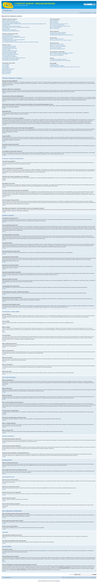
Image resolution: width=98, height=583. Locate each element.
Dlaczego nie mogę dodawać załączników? (10, 54)
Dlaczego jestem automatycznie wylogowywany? (11, 22)
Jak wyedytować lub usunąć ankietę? (9, 51)
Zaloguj (94, 12)
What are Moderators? (54, 21)
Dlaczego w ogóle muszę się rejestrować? (10, 21)
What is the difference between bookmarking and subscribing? (61, 52)
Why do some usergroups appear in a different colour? (60, 26)
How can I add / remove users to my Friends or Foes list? (60, 40)
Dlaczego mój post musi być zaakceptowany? (10, 58)
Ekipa (63, 577)
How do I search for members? (55, 47)
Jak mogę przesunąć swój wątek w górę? (10, 60)
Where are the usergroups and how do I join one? (59, 23)
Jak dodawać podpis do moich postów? (9, 48)
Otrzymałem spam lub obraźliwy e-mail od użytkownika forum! (61, 34)
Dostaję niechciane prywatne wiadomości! (57, 33)
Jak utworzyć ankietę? (6, 49)
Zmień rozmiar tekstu (94, 10)
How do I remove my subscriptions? (56, 55)
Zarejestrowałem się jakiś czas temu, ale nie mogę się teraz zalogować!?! (16, 27)
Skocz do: (71, 574)
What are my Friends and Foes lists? (57, 38)
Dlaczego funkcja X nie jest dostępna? (57, 65)
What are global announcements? (8, 68)
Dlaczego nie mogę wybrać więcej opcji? (9, 50)
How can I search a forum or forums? (57, 44)
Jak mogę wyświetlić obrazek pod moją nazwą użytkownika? (13, 39)
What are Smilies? (5, 66)
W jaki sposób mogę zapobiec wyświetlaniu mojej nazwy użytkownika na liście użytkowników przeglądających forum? (24, 23)
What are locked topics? (6, 72)
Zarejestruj (89, 12)
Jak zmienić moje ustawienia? (7, 34)
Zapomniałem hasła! (6, 24)
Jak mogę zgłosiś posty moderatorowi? (9, 56)
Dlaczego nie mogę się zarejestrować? (9, 29)
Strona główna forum (8, 10)
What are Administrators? (54, 20)
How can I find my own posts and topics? (57, 48)
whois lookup (83, 565)
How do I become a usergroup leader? (57, 24)
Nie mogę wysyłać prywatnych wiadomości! (58, 32)
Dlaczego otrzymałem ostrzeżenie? (8, 55)
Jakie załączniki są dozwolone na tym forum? (58, 59)
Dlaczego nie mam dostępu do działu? (9, 53)
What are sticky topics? (6, 71)
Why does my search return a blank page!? (58, 46)
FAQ (81, 12)
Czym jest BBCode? (6, 64)
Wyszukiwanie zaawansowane (90, 5)
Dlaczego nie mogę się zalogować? (8, 20)
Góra (4, 86)
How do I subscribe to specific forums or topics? (59, 54)
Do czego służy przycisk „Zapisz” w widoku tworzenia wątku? (13, 57)
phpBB (44, 580)
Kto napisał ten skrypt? (54, 64)
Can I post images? (5, 67)
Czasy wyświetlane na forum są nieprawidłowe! (11, 36)
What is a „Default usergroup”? (55, 27)
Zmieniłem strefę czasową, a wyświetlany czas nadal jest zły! (13, 37)
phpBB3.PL (58, 581)
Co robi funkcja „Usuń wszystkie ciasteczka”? (10, 30)
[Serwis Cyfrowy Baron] (8, 4)
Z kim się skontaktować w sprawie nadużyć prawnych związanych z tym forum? (65, 66)
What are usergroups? (54, 22)
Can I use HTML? (5, 65)
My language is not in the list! (7, 38)
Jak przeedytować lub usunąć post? (9, 47)
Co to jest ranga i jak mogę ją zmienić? (9, 40)
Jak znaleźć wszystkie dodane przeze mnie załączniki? (60, 60)
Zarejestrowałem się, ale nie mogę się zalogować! (11, 26)
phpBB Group (45, 550)
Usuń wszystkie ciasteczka (70, 577)
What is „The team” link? (54, 28)
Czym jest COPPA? (6, 28)
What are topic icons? (6, 73)
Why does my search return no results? (57, 45)
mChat (84, 12)
